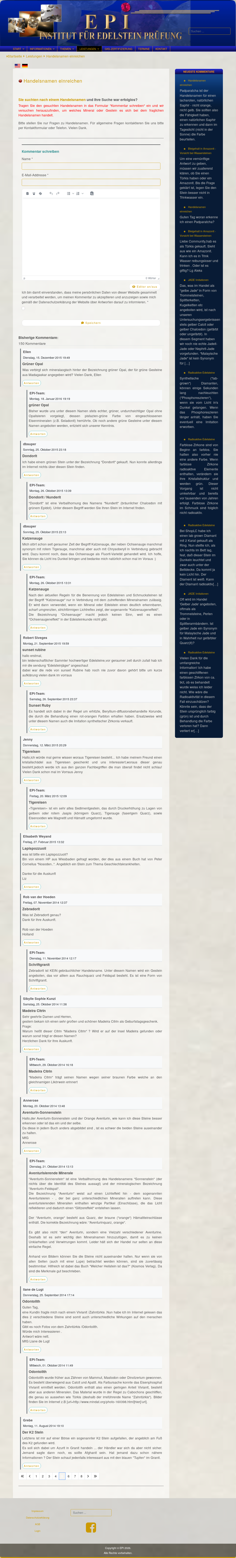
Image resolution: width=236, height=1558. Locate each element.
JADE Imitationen (198, 280)
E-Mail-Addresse (35, 175)
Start (17, 49)
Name (27, 158)
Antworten (31, 383)
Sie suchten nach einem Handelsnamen (52, 99)
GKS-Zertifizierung (118, 49)
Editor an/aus (146, 286)
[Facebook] (91, 1530)
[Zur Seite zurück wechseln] (29, 1476)
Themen (65, 49)
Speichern (92, 323)
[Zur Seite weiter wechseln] (88, 1476)
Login (37, 1530)
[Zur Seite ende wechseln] (95, 1476)
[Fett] (27, 193)
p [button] (24, 278)
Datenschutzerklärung (37, 1517)
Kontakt (161, 49)
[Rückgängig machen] (51, 193)
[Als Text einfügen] (92, 193)
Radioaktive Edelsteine (201, 372)
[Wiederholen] (58, 193)
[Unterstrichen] (34, 193)
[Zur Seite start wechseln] (22, 1476)
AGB (37, 1524)
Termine (144, 49)
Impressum (38, 1511)
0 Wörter (151, 278)
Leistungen (88, 49)
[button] (70, 193)
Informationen (40, 49)
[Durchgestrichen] (40, 193)
